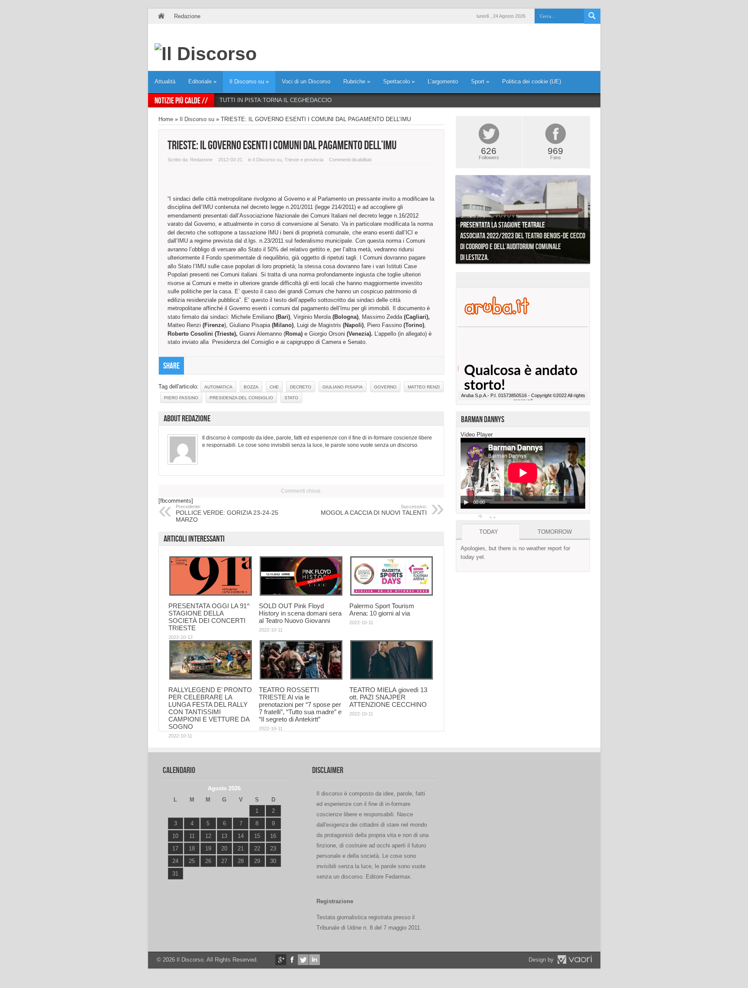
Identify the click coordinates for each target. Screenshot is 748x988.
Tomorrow (555, 532)
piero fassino (181, 397)
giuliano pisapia (342, 387)
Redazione (187, 16)
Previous (449, 221)
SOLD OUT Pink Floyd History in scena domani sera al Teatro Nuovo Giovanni (300, 613)
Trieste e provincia (303, 159)
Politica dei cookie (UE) (531, 81)
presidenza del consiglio (241, 397)
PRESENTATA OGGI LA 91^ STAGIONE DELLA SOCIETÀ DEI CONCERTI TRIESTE (209, 617)
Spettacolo (399, 81)
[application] (523, 473)
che (274, 387)
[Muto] (481, 515)
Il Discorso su (249, 81)
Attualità (165, 81)
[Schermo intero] (492, 515)
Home (161, 16)
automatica (218, 387)
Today (488, 532)
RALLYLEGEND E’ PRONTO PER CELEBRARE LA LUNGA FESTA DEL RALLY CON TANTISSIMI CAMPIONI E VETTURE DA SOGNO (210, 708)
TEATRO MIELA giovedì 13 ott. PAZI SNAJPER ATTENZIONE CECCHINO (388, 697)
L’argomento (443, 81)
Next (596, 221)
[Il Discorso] (206, 53)
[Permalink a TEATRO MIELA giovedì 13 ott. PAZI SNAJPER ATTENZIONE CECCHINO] (391, 677)
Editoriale (202, 81)
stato (291, 397)
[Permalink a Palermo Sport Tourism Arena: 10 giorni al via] (391, 593)
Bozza (251, 387)
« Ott (173, 884)
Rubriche (356, 81)
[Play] (466, 502)
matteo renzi (424, 387)
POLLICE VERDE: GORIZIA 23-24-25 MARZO (227, 513)
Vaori (574, 959)
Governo (385, 387)
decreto (300, 387)
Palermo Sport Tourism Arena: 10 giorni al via (381, 609)
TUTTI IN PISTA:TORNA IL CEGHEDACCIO (275, 100)
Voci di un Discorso (306, 81)
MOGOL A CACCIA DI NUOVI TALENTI (374, 510)
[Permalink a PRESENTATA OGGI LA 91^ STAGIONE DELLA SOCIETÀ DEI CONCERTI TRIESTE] (210, 593)
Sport (480, 81)
